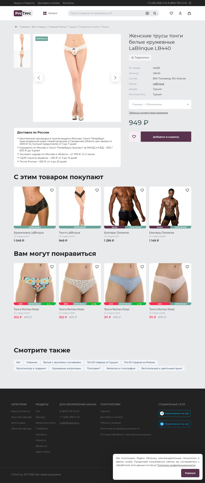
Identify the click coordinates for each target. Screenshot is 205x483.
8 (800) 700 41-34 (177, 3)
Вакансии (41, 446)
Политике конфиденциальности (176, 465)
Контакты (68, 3)
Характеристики (46, 422)
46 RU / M (123, 245)
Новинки (32, 362)
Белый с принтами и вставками (62, 362)
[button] (39, 78)
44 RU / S (110, 245)
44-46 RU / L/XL (42, 245)
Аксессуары (18, 422)
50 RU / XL (110, 250)
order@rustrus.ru (69, 422)
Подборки (42, 428)
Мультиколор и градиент (31, 368)
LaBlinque (158, 83)
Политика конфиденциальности (119, 428)
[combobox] (160, 104)
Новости (41, 440)
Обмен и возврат (110, 422)
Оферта (105, 411)
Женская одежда (21, 428)
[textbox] (160, 104)
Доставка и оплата (49, 3)
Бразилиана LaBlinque (29, 232)
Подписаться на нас (177, 413)
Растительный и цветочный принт (161, 368)
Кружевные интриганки (66, 368)
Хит (18, 362)
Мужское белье (20, 411)
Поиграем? (93, 368)
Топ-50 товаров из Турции (102, 362)
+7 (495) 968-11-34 (157, 3)
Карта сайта (43, 451)
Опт (38, 411)
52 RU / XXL (125, 250)
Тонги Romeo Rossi (26, 309)
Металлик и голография (121, 368)
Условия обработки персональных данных (125, 434)
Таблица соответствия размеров (148, 113)
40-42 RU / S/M (22, 245)
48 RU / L (182, 245)
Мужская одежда (21, 417)
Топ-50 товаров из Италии (139, 362)
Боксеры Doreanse (116, 232)
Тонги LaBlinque (69, 232)
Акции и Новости (24, 3)
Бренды (40, 417)
